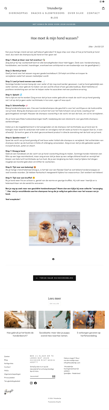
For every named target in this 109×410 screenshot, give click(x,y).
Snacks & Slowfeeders (48, 13)
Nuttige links (8, 363)
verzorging (98, 188)
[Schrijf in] (53, 376)
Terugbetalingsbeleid (12, 381)
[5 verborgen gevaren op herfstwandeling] (89, 320)
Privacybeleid (9, 378)
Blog (54, 17)
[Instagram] (31, 383)
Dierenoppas (18, 13)
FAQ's (6, 371)
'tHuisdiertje (54, 8)
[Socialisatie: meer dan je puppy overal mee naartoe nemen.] (54, 320)
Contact (93, 13)
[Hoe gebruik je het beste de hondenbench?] (20, 320)
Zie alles (54, 303)
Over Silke (76, 13)
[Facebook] (35, 383)
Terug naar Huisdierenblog (56, 278)
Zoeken (7, 356)
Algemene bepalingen (12, 374)
